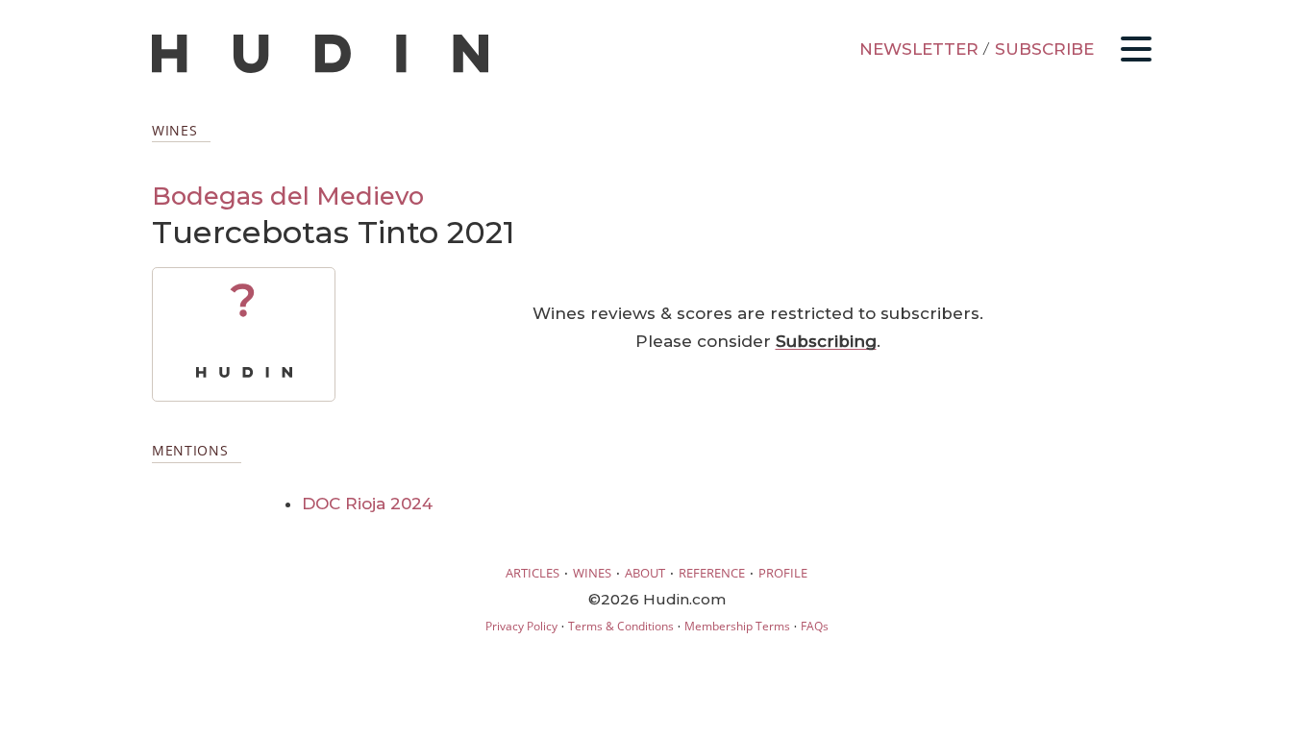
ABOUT (645, 572)
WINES (592, 572)
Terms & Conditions (621, 626)
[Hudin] (320, 69)
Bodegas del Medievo (288, 195)
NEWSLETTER (919, 49)
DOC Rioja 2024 (367, 503)
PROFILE (782, 572)
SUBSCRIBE (1044, 49)
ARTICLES (532, 572)
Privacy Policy (521, 626)
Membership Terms (737, 626)
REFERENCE (712, 572)
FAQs (815, 626)
